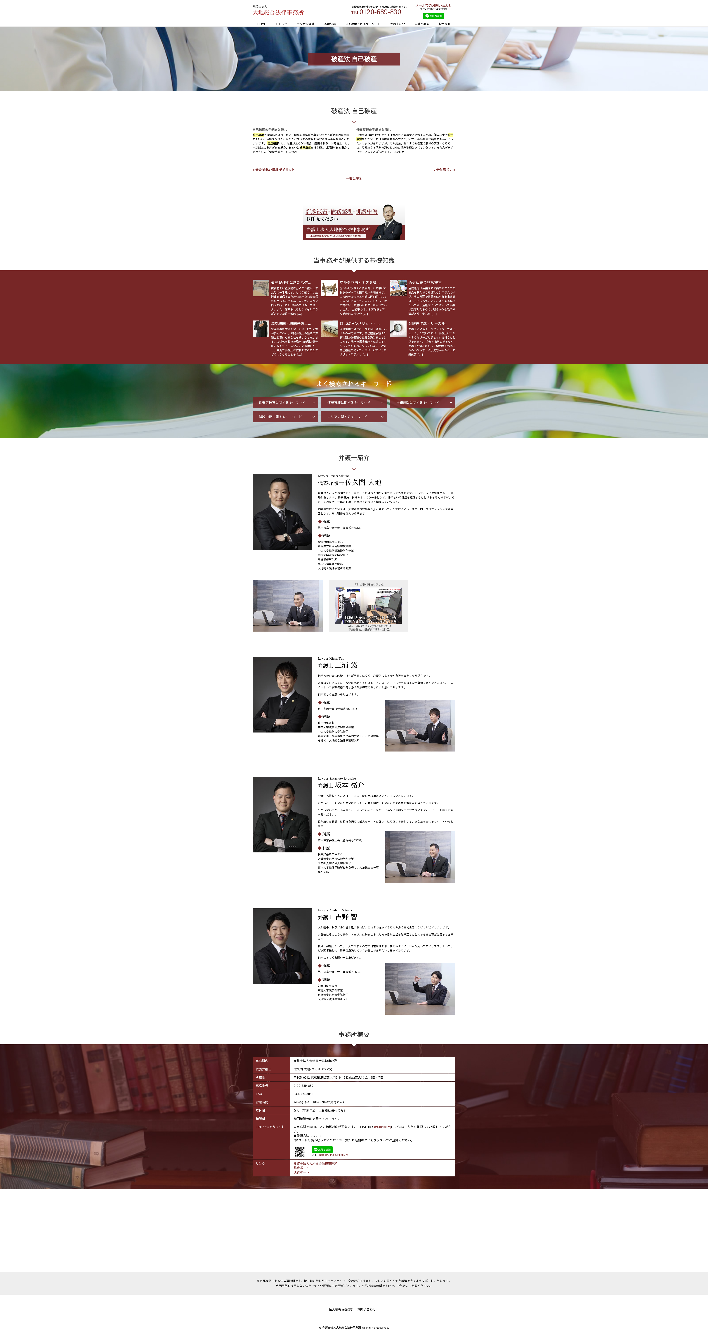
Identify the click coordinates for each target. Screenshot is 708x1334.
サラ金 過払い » (444, 169)
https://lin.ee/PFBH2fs (333, 1155)
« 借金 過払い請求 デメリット (274, 169)
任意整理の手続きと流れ (373, 129)
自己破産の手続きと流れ (270, 129)
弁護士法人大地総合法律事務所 (315, 1163)
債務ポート (301, 1172)
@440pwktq (382, 1127)
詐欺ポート (301, 1168)
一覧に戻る (354, 178)
